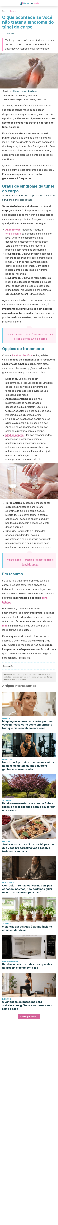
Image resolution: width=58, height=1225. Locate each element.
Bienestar (7, 759)
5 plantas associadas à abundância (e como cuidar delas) (27, 928)
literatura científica (22, 355)
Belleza (6, 718)
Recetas (6, 842)
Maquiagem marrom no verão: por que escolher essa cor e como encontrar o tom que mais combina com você (27, 725)
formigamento (13, 233)
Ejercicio (6, 999)
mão (4, 625)
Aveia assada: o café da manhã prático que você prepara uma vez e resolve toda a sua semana (28, 848)
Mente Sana (8, 883)
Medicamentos (14, 435)
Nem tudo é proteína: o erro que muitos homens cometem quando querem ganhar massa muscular (28, 766)
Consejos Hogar (10, 961)
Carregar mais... (29, 1016)
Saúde (5, 11)
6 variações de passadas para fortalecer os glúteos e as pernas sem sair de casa (27, 1005)
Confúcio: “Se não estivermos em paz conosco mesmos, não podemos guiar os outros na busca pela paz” (27, 889)
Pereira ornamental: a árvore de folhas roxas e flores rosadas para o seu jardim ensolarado (28, 807)
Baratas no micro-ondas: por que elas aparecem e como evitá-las (27, 966)
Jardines (6, 800)
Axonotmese (13, 229)
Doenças (13, 11)
